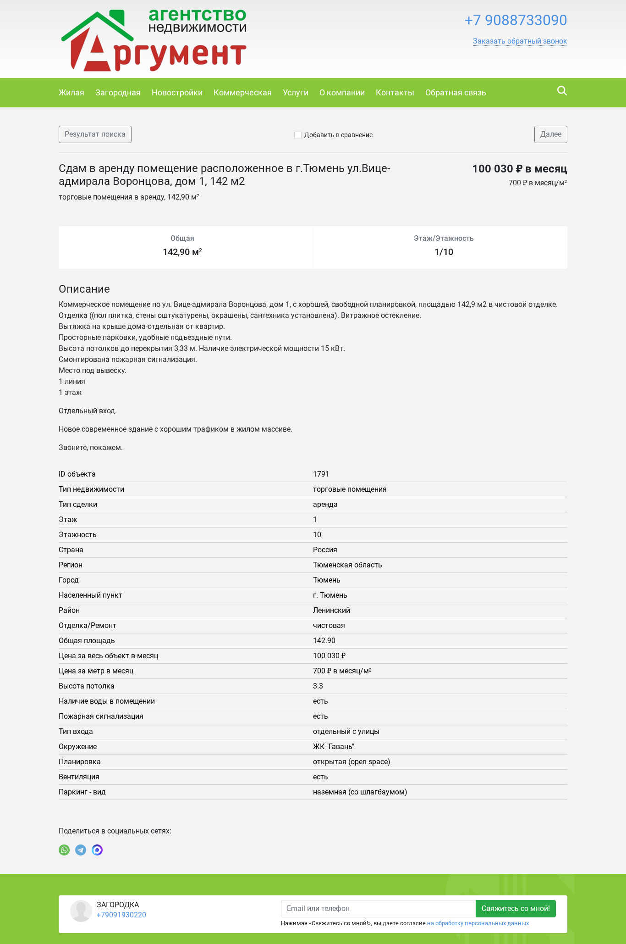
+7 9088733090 (516, 20)
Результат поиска (95, 134)
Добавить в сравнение (338, 135)
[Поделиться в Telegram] (80, 849)
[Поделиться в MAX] (97, 849)
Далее (550, 134)
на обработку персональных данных (478, 923)
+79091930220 (121, 915)
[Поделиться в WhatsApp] (64, 849)
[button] (520, 41)
